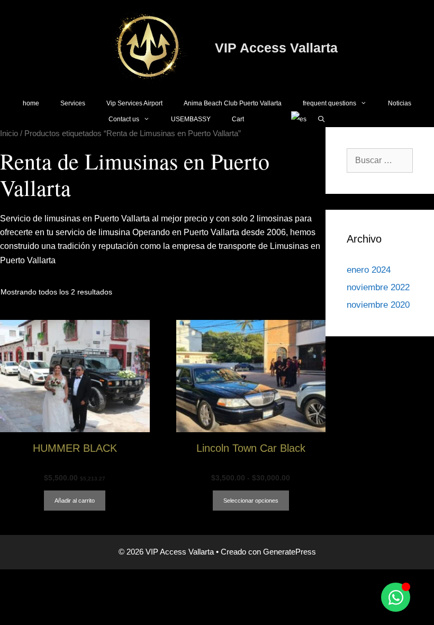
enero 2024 (369, 270)
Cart (238, 119)
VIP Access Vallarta (276, 47)
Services (72, 103)
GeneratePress (289, 551)
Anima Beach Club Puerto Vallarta (233, 103)
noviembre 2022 (378, 287)
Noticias (399, 103)
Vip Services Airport (134, 103)
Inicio (9, 133)
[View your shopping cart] (268, 119)
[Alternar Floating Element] (395, 597)
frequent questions (329, 103)
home (31, 103)
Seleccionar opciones (250, 500)
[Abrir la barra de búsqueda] (321, 119)
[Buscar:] (380, 160)
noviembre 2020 (378, 305)
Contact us (123, 119)
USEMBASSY (191, 119)
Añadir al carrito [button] (75, 500)
